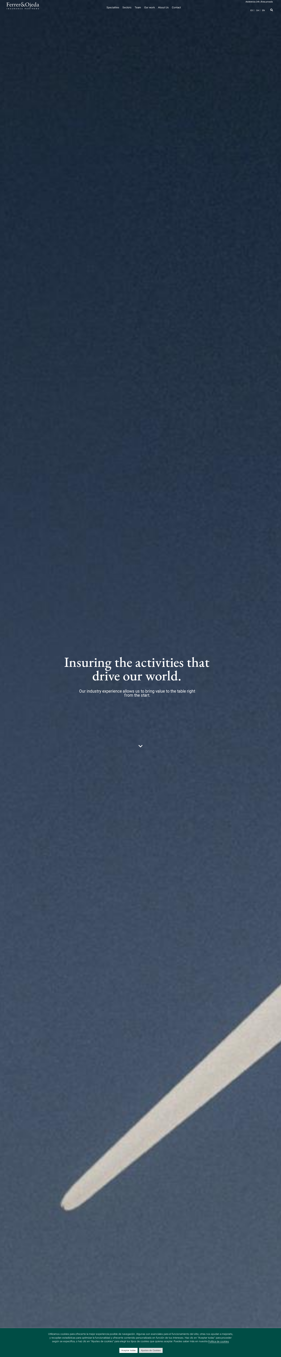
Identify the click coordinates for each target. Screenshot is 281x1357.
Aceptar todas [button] (128, 1350)
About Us (163, 7)
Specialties (113, 7)
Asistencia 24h (252, 1)
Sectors (126, 7)
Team (138, 7)
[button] (271, 10)
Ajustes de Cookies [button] (151, 1350)
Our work (149, 7)
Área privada (267, 1)
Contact (176, 7)
